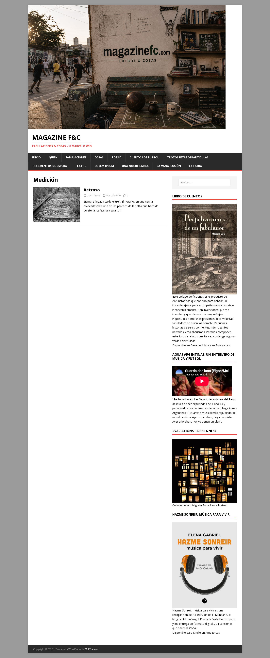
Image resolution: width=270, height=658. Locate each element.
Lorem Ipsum (104, 166)
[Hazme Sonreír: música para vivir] (204, 606)
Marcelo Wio (113, 195)
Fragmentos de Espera (49, 166)
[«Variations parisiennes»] (204, 501)
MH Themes (91, 649)
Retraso (92, 189)
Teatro (81, 166)
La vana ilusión (169, 166)
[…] (119, 210)
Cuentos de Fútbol (144, 157)
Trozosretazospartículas (188, 157)
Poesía (117, 157)
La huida (195, 166)
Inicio (36, 157)
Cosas (99, 157)
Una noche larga (135, 166)
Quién (53, 157)
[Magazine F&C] (127, 127)
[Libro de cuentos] (204, 292)
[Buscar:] (205, 182)
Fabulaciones (76, 157)
